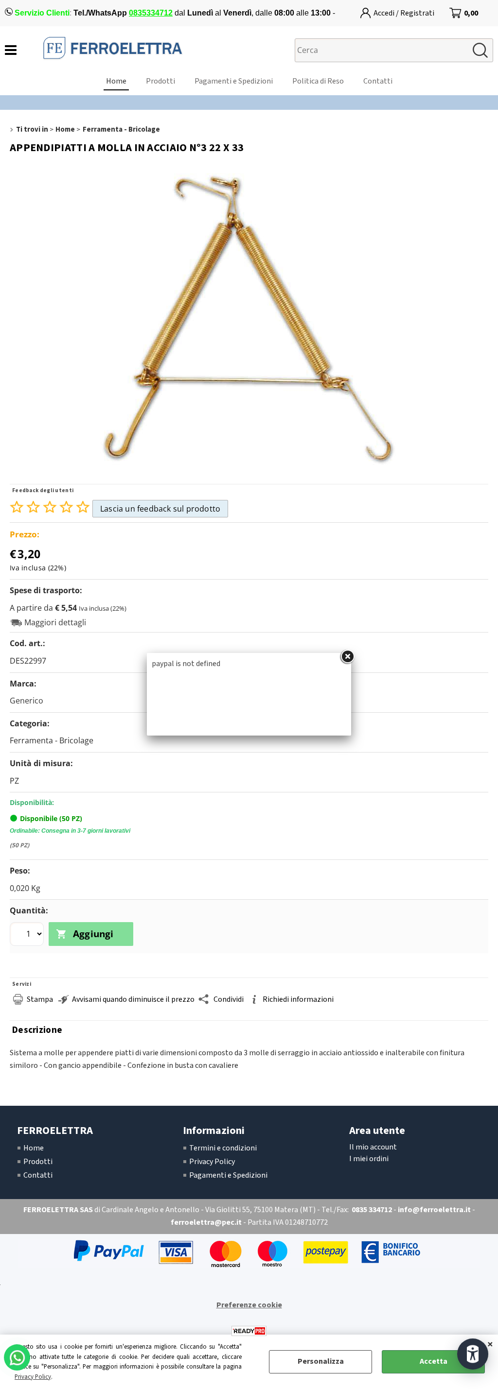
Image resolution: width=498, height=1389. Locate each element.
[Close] (347, 657)
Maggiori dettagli (55, 622)
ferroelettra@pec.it (206, 1222)
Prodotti (160, 81)
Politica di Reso (318, 81)
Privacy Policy (33, 1376)
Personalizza (321, 1361)
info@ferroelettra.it (434, 1209)
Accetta (433, 1361)
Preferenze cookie (249, 1305)
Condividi (228, 999)
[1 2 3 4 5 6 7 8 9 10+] (28, 935)
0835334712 (151, 13)
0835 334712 (372, 1209)
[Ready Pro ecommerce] (249, 1331)
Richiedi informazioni (298, 999)
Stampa (40, 999)
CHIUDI (490, 1344)
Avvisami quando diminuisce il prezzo (133, 999)
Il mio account (373, 1147)
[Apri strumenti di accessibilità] (472, 1354)
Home (116, 81)
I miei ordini (369, 1158)
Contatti (377, 81)
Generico (26, 700)
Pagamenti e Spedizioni (234, 81)
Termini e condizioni (223, 1148)
